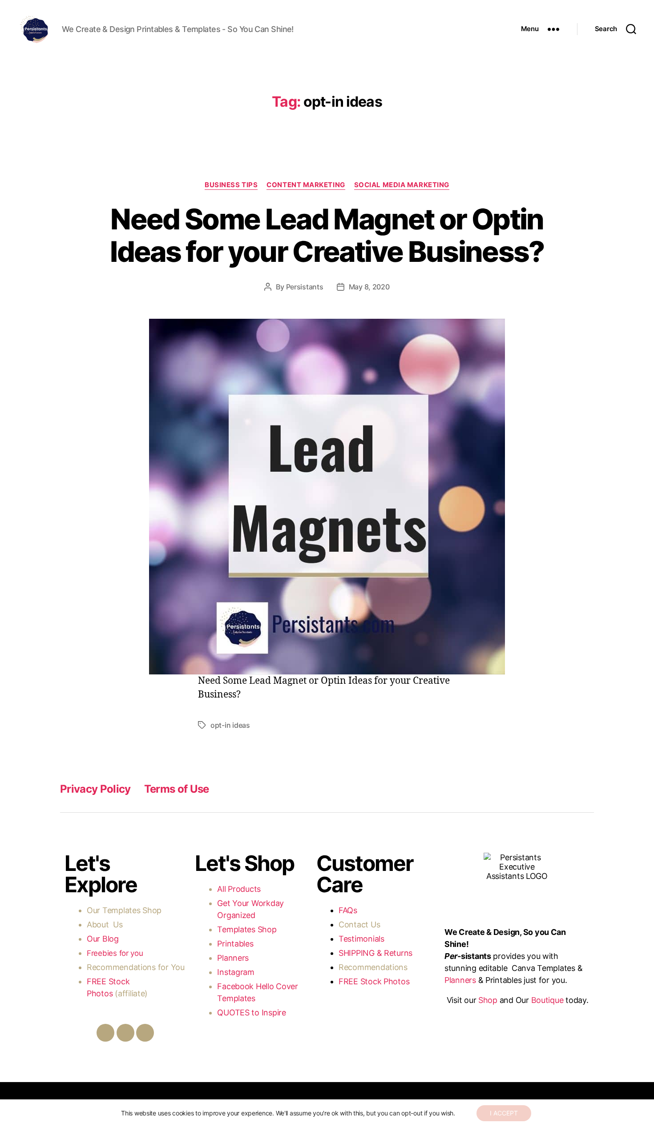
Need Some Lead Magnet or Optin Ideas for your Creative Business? (327, 235)
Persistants (304, 286)
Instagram (236, 972)
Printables (235, 943)
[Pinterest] (145, 1033)
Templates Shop (133, 910)
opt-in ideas (230, 725)
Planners (233, 958)
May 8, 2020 (369, 286)
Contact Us (359, 924)
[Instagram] (125, 1033)
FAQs (348, 910)
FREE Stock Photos (374, 981)
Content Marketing (305, 185)
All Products (239, 889)
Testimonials (361, 938)
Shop (487, 1000)
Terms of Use (176, 788)
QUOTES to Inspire (251, 1012)
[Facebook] (105, 1033)
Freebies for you (115, 953)
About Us (105, 924)
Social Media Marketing (401, 185)
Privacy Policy (95, 788)
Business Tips (231, 185)
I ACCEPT (504, 1113)
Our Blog (104, 938)
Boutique (547, 1000)
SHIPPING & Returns (375, 953)
